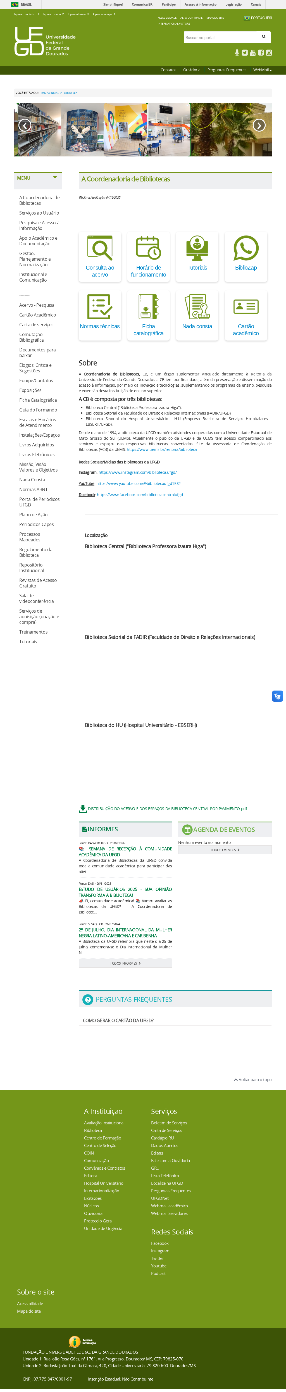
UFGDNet (159, 1198)
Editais (157, 1153)
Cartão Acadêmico (37, 315)
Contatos (168, 69)
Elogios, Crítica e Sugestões (35, 368)
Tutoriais (28, 642)
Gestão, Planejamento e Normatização (35, 259)
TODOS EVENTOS (223, 850)
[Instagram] (269, 53)
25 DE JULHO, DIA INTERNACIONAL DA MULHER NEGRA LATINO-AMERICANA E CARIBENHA (125, 932)
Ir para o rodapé (104, 14)
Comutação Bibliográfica (31, 337)
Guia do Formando (38, 410)
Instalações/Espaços (39, 435)
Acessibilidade (167, 18)
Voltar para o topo (255, 1079)
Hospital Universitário (103, 1183)
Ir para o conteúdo (26, 14)
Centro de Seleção (100, 1145)
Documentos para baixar (37, 352)
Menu (23, 178)
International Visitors (174, 23)
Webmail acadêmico (169, 1205)
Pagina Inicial (50, 93)
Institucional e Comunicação (33, 277)
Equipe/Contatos (36, 380)
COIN (89, 1153)
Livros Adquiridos (36, 445)
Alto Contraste (191, 18)
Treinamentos (33, 632)
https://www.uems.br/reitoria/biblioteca (162, 449)
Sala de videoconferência (36, 598)
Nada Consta (32, 480)
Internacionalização (101, 1190)
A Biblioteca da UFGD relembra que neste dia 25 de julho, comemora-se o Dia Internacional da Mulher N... (125, 947)
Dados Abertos (164, 1145)
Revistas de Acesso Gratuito (38, 583)
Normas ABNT (33, 489)
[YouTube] (253, 53)
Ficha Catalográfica (38, 400)
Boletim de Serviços (169, 1123)
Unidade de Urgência (103, 1228)
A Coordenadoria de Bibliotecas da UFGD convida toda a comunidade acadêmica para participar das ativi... (125, 866)
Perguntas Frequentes (227, 69)
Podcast (158, 1273)
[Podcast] (237, 53)
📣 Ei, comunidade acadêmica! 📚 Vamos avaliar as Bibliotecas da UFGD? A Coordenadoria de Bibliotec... (125, 906)
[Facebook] (261, 53)
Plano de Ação (33, 514)
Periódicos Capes (36, 524)
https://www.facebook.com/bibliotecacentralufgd (140, 494)
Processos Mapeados (29, 537)
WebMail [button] (261, 69)
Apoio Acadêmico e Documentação (38, 241)
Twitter (157, 1258)
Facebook (160, 1243)
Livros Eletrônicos (36, 454)
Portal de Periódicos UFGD (39, 502)
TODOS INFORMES (123, 963)
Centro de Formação (102, 1138)
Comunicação (96, 1160)
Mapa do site (28, 1311)
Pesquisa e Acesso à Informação (39, 225)
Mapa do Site (215, 18)
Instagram (160, 1250)
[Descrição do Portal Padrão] (45, 41)
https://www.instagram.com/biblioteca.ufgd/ (138, 472)
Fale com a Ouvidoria (170, 1160)
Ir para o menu (53, 14)
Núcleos (91, 1205)
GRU (155, 1168)
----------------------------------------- (40, 292)
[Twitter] (244, 53)
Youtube (158, 1266)
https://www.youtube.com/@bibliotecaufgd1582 (138, 483)
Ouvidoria (192, 69)
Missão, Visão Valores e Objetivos (38, 467)
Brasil (26, 4)
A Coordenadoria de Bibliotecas (39, 200)
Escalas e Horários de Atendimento (37, 422)
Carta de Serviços (166, 1130)
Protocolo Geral (98, 1221)
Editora (90, 1175)
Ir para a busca (78, 14)
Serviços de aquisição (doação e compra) (39, 616)
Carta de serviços (36, 325)
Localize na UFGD (167, 1183)
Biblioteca (93, 1130)
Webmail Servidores (169, 1213)
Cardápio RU (162, 1138)
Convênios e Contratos (104, 1168)
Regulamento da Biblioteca (35, 552)
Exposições (30, 390)
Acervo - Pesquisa (36, 305)
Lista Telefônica (165, 1175)
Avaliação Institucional (104, 1123)
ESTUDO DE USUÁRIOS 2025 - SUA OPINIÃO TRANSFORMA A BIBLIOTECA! (125, 892)
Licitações (93, 1198)
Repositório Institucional (31, 568)
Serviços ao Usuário (39, 213)
